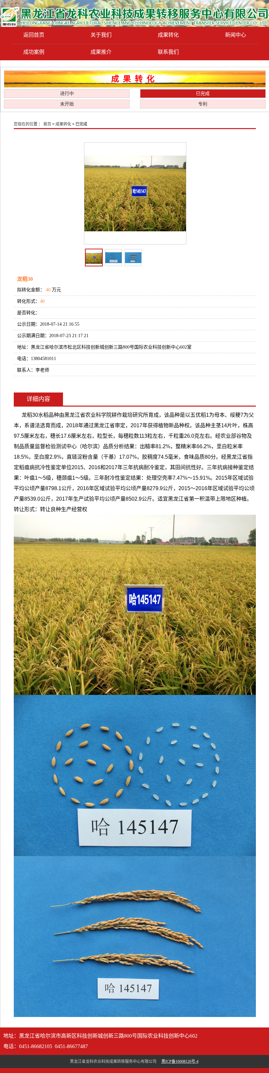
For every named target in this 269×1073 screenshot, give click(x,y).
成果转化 (168, 35)
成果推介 (101, 52)
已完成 (203, 93)
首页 (47, 124)
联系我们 (168, 52)
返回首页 (33, 35)
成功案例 (33, 52)
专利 (202, 104)
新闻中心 (235, 35)
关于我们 (101, 35)
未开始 (67, 104)
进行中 (67, 93)
